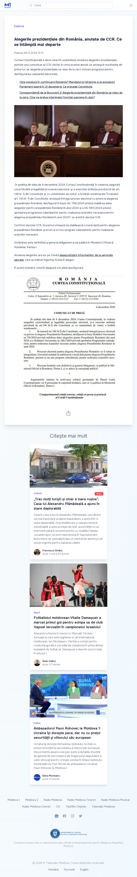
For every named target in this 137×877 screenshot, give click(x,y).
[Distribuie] (68, 413)
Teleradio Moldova (103, 806)
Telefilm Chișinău (76, 806)
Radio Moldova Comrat (36, 806)
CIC (58, 806)
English (84, 869)
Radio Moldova (53, 800)
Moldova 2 (31, 800)
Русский (69, 869)
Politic (37, 723)
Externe (19, 26)
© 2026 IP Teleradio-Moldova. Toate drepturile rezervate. (68, 863)
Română (53, 869)
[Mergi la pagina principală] (7, 5)
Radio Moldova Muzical (115, 800)
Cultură (38, 493)
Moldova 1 (14, 800)
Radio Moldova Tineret (81, 800)
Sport (37, 612)
